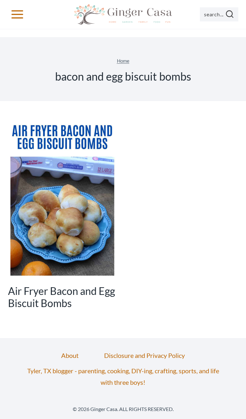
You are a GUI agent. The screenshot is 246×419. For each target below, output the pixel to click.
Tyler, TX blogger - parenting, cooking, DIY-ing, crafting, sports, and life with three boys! (123, 376)
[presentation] (62, 197)
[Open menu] (17, 14)
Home (123, 61)
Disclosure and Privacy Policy (144, 355)
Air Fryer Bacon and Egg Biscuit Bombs (61, 297)
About (69, 355)
